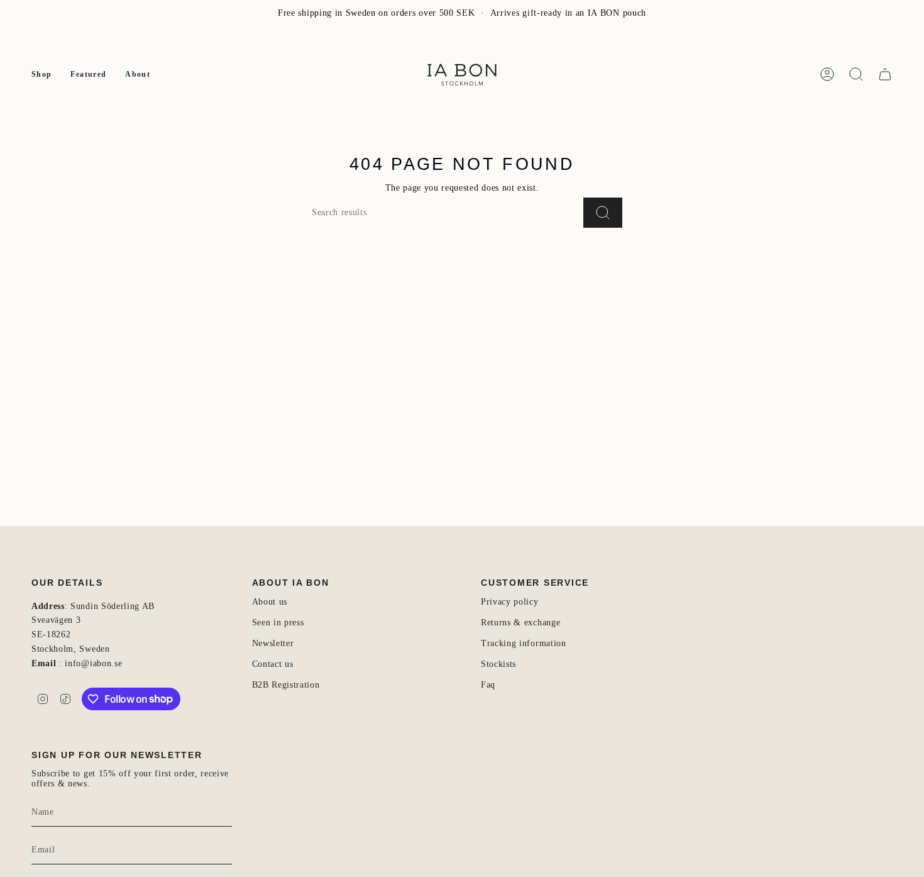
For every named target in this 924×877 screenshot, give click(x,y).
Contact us (273, 664)
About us (269, 601)
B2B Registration (286, 685)
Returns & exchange (520, 622)
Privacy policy (510, 601)
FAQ (95, 39)
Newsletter (52, 39)
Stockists (498, 664)
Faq (488, 685)
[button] (41, 74)
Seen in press (278, 622)
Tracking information (523, 643)
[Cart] (885, 74)
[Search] (602, 213)
